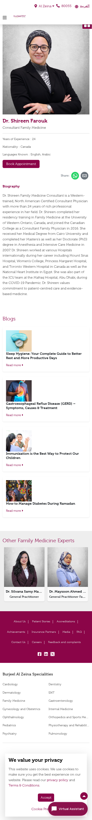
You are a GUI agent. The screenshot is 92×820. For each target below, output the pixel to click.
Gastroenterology (61, 700)
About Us (20, 621)
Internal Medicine (61, 709)
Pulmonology (58, 733)
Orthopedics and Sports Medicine (69, 717)
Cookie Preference (46, 809)
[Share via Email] (84, 176)
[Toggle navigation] (5, 17)
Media (66, 631)
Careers (37, 642)
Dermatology (12, 692)
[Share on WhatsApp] (75, 176)
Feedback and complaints (64, 642)
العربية (84, 6)
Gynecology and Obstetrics (21, 709)
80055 (66, 6)
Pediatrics (9, 725)
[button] (44, 6)
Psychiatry (10, 733)
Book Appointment (21, 164)
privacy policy (57, 780)
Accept (46, 798)
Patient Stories (41, 621)
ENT (52, 692)
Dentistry (55, 684)
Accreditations (66, 621)
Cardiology (10, 684)
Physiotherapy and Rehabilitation (69, 725)
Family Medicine (14, 700)
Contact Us (18, 642)
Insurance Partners (44, 631)
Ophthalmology (13, 717)
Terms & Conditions (24, 785)
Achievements (16, 631)
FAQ (79, 631)
